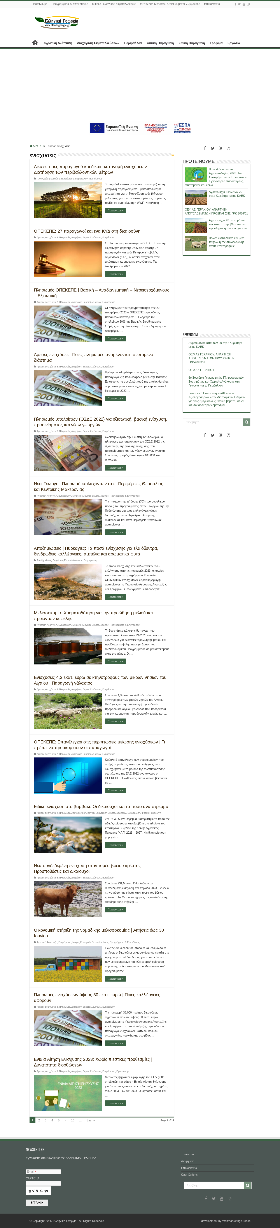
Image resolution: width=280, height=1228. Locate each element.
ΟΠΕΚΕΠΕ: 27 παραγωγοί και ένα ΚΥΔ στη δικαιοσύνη (87, 231)
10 (72, 1120)
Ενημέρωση (67, 178)
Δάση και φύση (52, 178)
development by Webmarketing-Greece (225, 1221)
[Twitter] (239, 4)
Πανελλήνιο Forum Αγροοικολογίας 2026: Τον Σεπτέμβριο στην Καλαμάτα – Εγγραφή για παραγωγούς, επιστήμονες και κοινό (215, 177)
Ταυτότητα (187, 1154)
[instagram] (248, 4)
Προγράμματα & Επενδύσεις (70, 3)
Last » (91, 1120)
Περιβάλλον (133, 43)
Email (31, 1171)
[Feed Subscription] (173, 155)
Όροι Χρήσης (189, 1174)
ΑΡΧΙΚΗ (35, 42)
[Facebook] (235, 4)
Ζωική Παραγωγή (192, 43)
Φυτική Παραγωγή (160, 43)
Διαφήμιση (187, 1161)
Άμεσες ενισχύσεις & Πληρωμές (53, 237)
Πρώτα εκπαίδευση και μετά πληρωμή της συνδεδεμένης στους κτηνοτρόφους (227, 242)
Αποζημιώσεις (44, 560)
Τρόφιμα (216, 43)
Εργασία (234, 43)
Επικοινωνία (212, 3)
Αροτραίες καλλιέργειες (83, 813)
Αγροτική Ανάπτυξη (58, 43)
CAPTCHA (33, 1178)
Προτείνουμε (39, 3)
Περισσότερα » (115, 210)
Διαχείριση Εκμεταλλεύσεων (98, 43)
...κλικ (40, 178)
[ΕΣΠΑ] (140, 128)
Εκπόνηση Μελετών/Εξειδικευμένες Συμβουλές (170, 3)
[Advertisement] (140, 85)
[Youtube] (244, 4)
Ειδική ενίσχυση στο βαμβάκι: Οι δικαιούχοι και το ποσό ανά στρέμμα (101, 806)
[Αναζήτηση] (246, 422)
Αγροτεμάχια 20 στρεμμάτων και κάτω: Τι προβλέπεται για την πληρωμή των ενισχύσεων (228, 224)
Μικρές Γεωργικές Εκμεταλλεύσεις (114, 3)
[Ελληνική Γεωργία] (57, 22)
